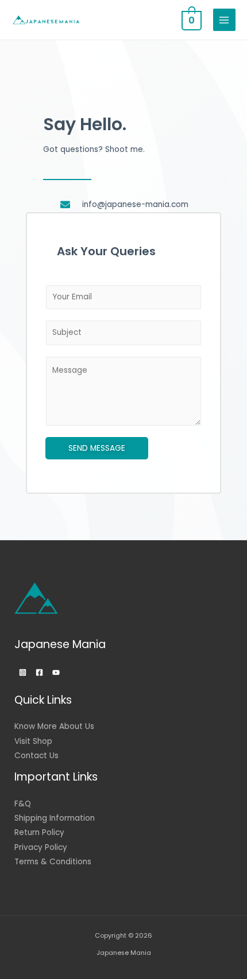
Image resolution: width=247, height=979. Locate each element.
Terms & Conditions (52, 861)
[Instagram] (22, 672)
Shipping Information (54, 818)
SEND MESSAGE (96, 448)
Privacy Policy (40, 847)
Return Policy (39, 832)
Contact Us (36, 755)
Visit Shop (33, 741)
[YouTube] (56, 672)
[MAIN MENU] (224, 20)
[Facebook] (39, 672)
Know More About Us (54, 726)
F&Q (22, 803)
